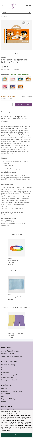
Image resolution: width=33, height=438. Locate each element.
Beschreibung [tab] (5, 112)
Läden (3, 396)
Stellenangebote (6, 394)
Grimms (10, 258)
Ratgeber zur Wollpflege (8, 399)
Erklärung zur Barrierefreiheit (10, 380)
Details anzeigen (5, 430)
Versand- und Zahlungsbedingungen (12, 356)
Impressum (4, 370)
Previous (4, 252)
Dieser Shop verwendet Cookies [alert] (10, 411)
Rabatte (3, 401)
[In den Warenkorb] (2, 19)
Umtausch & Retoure (7, 353)
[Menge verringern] (2, 104)
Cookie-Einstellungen (7, 377)
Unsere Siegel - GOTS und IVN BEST (11, 391)
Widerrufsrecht (5, 372)
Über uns (4, 389)
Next (29, 252)
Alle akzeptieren (16, 435)
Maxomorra (11, 331)
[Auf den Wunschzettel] (28, 23)
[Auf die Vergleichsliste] (24, 23)
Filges (9, 294)
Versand (16, 69)
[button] (24, 6)
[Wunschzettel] (26, 6)
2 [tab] (17, 53)
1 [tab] (15, 53)
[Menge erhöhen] (11, 104)
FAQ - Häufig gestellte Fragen (10, 351)
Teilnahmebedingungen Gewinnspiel (12, 375)
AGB (2, 367)
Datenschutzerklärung (8, 365)
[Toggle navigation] (2, 6)
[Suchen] (30, 13)
